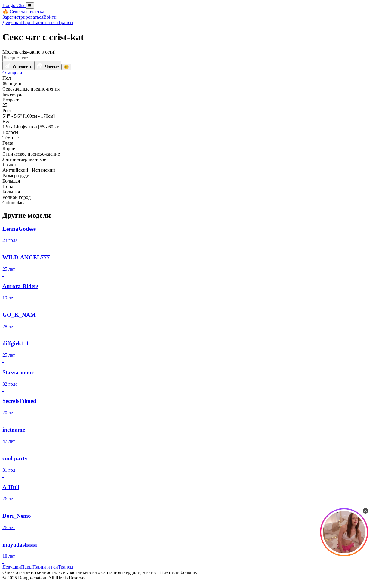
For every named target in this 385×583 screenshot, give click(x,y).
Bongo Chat (14, 5)
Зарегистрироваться (22, 17)
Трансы (65, 22)
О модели (12, 72)
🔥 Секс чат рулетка (23, 11)
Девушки (11, 22)
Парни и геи (45, 22)
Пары (26, 22)
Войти (50, 17)
